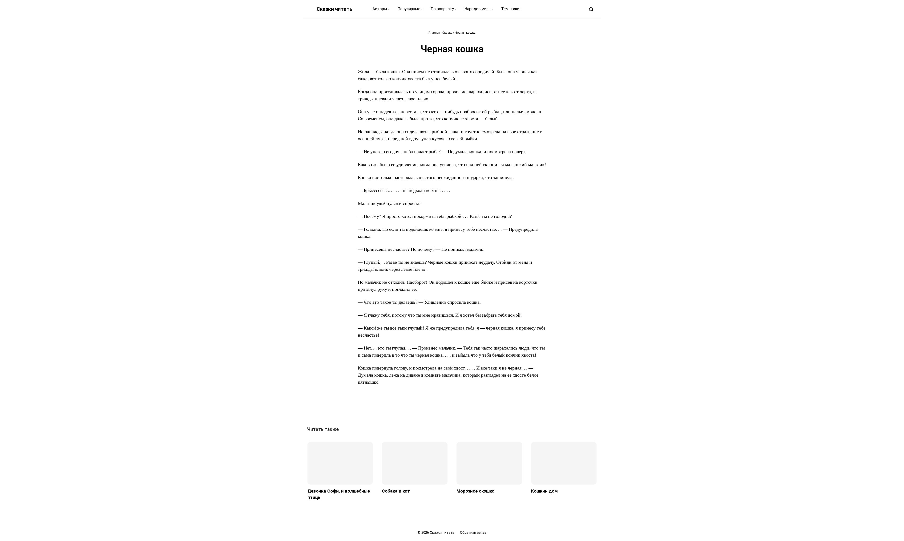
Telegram (468, 408)
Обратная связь (473, 532)
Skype (457, 408)
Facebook (436, 408)
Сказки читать (334, 9)
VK (425, 408)
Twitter (446, 408)
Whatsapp (479, 408)
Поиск (591, 9)
